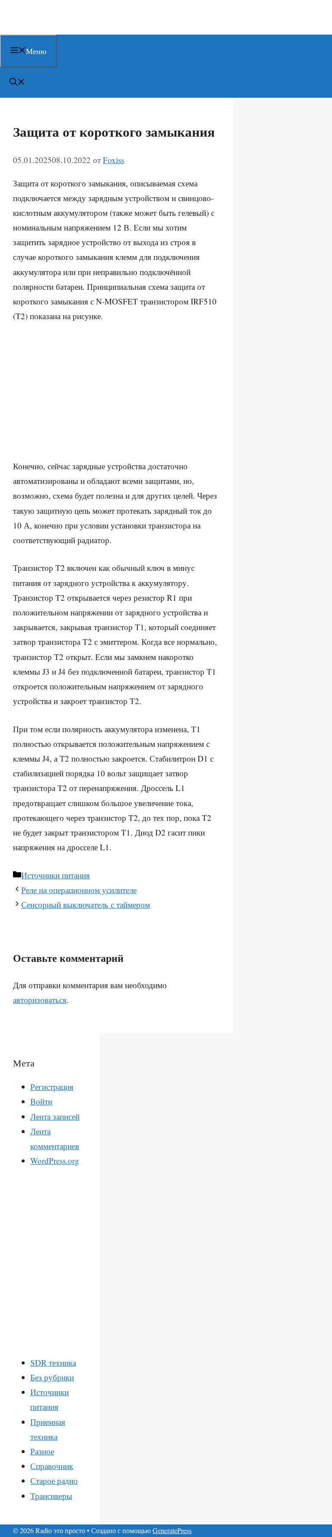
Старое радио (54, 1480)
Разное (42, 1451)
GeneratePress (172, 1530)
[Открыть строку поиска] (17, 82)
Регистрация (51, 1086)
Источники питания (55, 875)
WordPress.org (54, 1160)
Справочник (51, 1465)
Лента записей (55, 1116)
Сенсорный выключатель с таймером (85, 904)
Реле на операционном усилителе (79, 889)
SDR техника (53, 1362)
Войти (41, 1101)
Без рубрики (52, 1377)
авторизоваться (40, 999)
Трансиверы (51, 1495)
